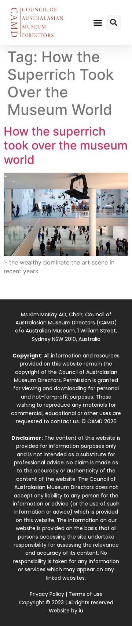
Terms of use (86, 594)
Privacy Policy (47, 594)
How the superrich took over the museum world (66, 145)
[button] (98, 22)
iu (81, 610)
